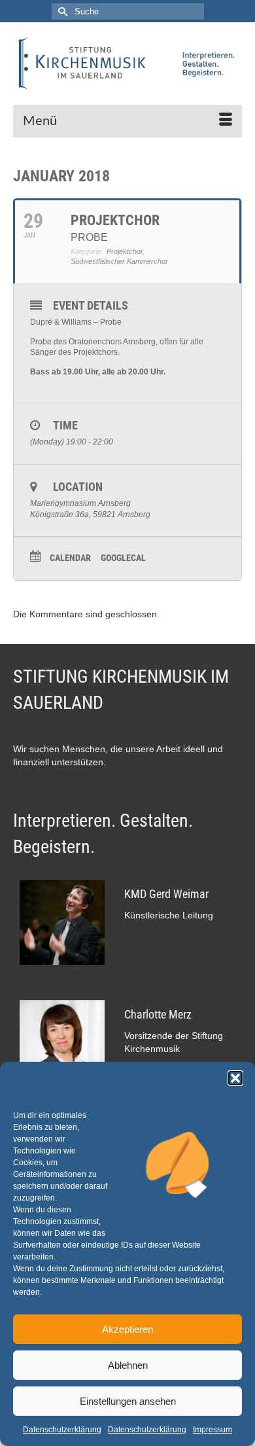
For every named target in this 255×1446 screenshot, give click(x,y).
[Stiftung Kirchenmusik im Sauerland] (127, 63)
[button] (235, 1078)
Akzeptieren (127, 1329)
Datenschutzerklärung (62, 1429)
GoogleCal (123, 557)
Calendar (70, 557)
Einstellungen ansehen (128, 1401)
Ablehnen (128, 1365)
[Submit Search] (61, 11)
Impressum (212, 1429)
